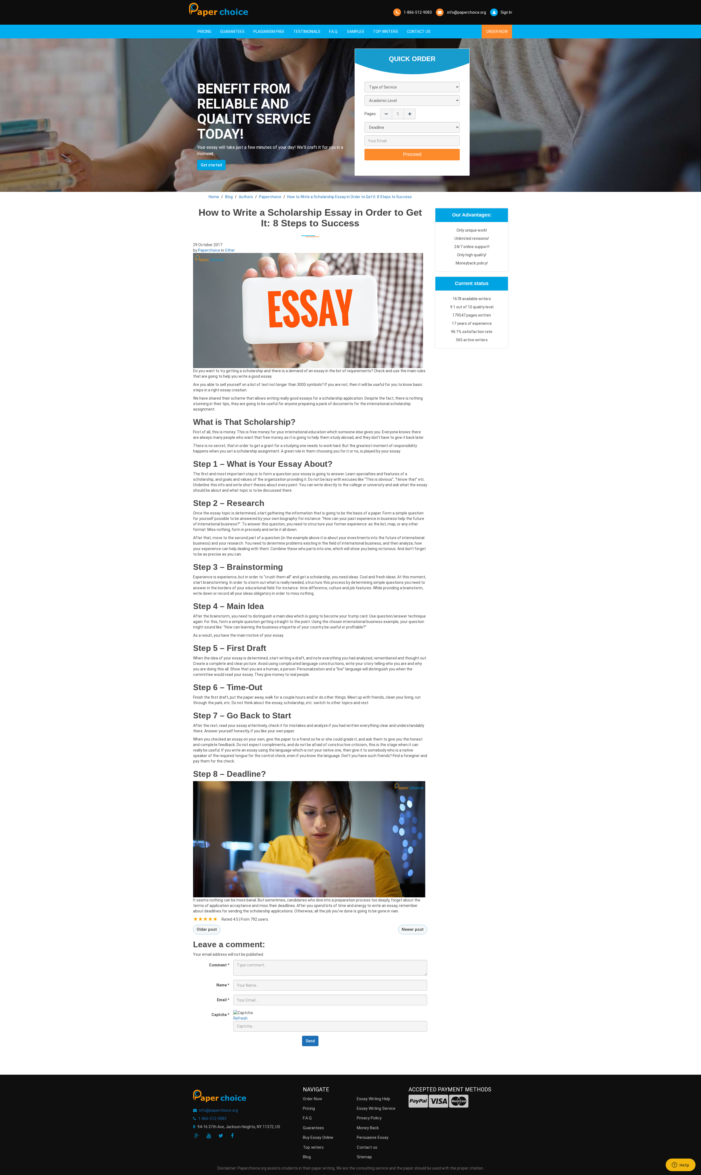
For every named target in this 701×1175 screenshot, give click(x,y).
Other (230, 250)
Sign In (506, 12)
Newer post (413, 929)
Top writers (313, 1147)
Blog (307, 1156)
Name (222, 985)
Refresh (240, 1018)
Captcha (220, 1014)
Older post (207, 929)
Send (310, 1041)
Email (223, 1000)
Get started (211, 165)
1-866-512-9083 (418, 12)
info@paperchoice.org (218, 1110)
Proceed (412, 154)
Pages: (370, 114)
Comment (219, 965)
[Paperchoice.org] (218, 9)
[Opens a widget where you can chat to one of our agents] (680, 1165)
